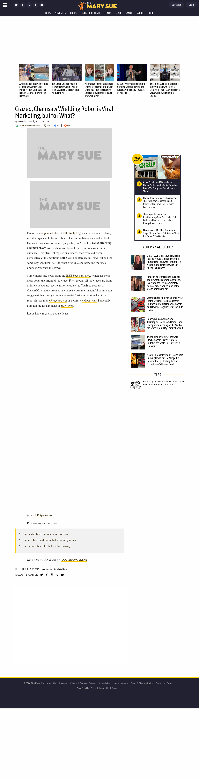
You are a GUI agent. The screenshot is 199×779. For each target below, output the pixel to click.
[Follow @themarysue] (16, 7)
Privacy (73, 683)
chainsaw (45, 569)
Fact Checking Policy (86, 688)
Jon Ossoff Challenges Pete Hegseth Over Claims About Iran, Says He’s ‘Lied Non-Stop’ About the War (66, 88)
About (140, 13)
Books (73, 13)
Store (151, 13)
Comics (107, 13)
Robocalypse (89, 300)
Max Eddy (21, 121)
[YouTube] (42, 7)
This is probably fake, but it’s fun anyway (46, 546)
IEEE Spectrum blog (78, 275)
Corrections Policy (164, 683)
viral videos (62, 569)
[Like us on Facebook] (22, 7)
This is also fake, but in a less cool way (45, 534)
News (48, 13)
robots (53, 569)
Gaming (129, 13)
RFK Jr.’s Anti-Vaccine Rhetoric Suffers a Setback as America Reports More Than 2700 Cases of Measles (131, 88)
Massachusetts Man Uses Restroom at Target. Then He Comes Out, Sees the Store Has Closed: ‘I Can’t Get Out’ (161, 233)
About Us (51, 683)
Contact (115, 688)
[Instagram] (29, 7)
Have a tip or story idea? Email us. (160, 381)
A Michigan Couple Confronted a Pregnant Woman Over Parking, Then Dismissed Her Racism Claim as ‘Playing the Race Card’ (33, 89)
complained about (60, 233)
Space (118, 13)
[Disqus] (70, 624)
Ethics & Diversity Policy (142, 683)
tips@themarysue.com (74, 559)
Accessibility (104, 683)
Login (191, 4)
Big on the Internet (90, 13)
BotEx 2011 (34, 569)
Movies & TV (60, 13)
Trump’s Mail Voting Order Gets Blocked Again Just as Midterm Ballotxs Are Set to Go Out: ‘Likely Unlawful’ (163, 341)
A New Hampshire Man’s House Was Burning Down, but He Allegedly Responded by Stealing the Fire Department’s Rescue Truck (165, 359)
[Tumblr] (35, 7)
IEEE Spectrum (41, 515)
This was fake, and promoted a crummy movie (49, 540)
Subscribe (176, 4)
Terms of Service (88, 683)
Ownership (104, 688)
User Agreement (120, 683)
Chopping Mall (58, 300)
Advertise (63, 683)
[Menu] (5, 5)
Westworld (67, 305)
